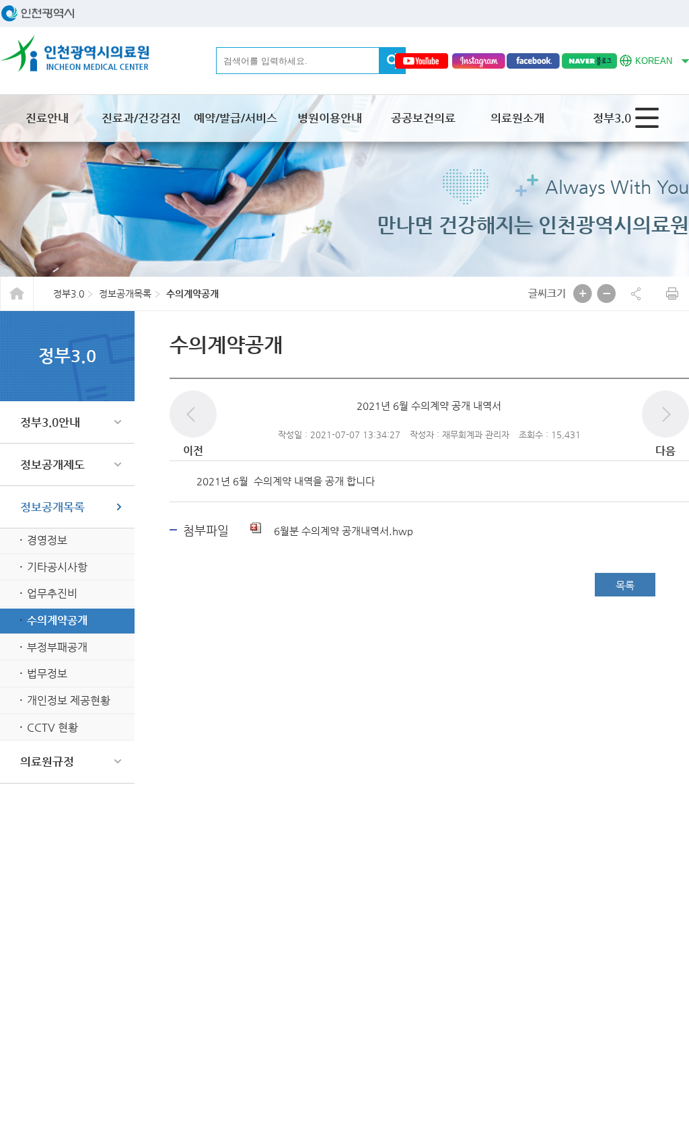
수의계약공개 (57, 620)
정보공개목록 (52, 507)
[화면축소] (606, 293)
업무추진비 (52, 593)
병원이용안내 (329, 118)
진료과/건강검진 (141, 118)
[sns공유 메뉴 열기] (636, 293)
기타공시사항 (57, 567)
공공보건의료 (423, 118)
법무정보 (47, 673)
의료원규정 (47, 761)
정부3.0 (612, 118)
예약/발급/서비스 (235, 118)
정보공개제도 (52, 464)
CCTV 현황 (52, 727)
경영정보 (47, 540)
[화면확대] (583, 293)
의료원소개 (517, 118)
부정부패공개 (57, 647)
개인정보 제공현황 (68, 700)
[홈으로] (74, 53)
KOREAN (646, 59)
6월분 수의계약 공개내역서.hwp (342, 531)
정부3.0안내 (50, 422)
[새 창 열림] (421, 61)
